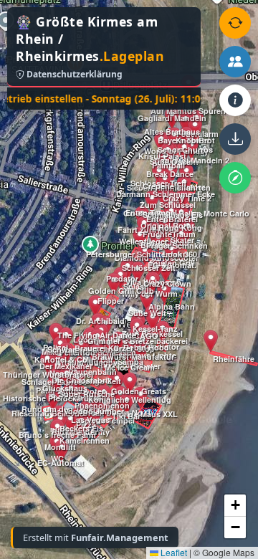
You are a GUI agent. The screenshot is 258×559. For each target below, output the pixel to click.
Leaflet (172, 552)
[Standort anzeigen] (235, 178)
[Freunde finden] (235, 61)
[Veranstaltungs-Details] (235, 100)
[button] (53, 399)
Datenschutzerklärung (73, 74)
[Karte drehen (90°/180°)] (235, 23)
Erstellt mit (95, 537)
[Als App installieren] (235, 139)
